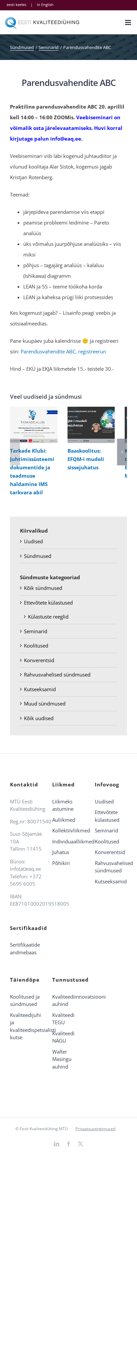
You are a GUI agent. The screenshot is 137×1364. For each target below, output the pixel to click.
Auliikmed (63, 819)
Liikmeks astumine (62, 805)
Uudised (33, 541)
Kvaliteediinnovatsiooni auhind (68, 1000)
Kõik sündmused (43, 588)
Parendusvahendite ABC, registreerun (63, 351)
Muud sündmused (45, 703)
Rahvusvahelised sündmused (57, 674)
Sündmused (37, 556)
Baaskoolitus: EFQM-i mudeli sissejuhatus (89, 424)
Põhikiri (61, 863)
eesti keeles (16, 4)
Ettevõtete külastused (48, 602)
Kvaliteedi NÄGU (63, 1037)
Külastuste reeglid (48, 616)
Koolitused (36, 645)
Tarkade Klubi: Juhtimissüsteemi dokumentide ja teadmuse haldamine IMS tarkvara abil (32, 424)
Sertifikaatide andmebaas (25, 948)
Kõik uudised (39, 718)
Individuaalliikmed (68, 841)
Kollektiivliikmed (68, 830)
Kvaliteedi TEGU (63, 1019)
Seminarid (35, 631)
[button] (15, 452)
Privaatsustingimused (95, 1129)
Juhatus (60, 852)
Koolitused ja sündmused (25, 1000)
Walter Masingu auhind (61, 1059)
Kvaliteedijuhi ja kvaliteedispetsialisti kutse (26, 1026)
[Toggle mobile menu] (128, 22)
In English (45, 4)
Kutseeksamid (40, 689)
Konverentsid (39, 660)
